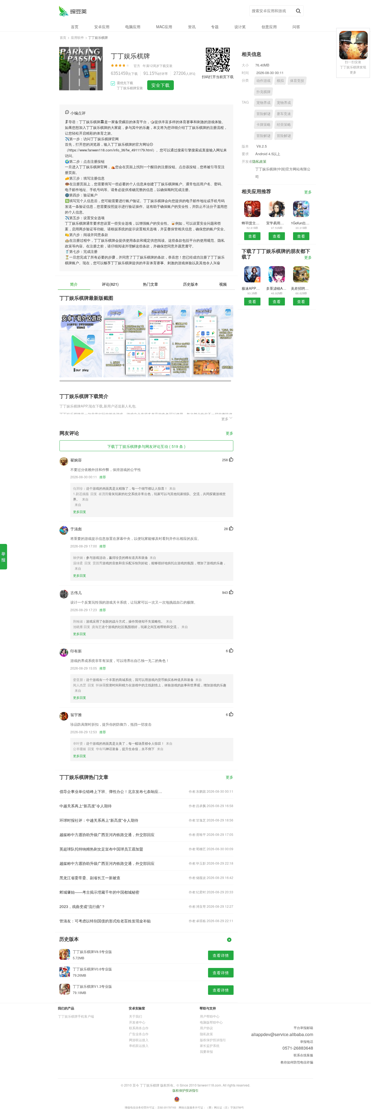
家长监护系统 (209, 1045)
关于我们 (135, 1016)
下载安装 (165, 65)
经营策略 (284, 124)
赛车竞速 (284, 113)
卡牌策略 (263, 124)
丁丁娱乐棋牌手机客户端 (76, 1016)
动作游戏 (263, 80)
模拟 (280, 80)
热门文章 (150, 284)
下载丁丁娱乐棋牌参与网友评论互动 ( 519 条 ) (146, 446)
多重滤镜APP (276, 288)
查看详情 (221, 955)
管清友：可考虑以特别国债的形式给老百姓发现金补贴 (105, 920)
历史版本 (190, 284)
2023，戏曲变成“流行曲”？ (82, 906)
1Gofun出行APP (301, 222)
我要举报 (206, 1051)
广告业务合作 (139, 1033)
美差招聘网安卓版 (301, 288)
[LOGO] (73, 11)
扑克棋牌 (263, 91)
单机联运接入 (139, 1045)
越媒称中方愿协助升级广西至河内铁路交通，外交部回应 (107, 834)
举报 (3, 556)
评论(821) (110, 284)
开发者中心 (137, 1022)
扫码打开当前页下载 (218, 76)
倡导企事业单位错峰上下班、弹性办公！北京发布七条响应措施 (111, 791)
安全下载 (160, 85)
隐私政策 (259, 161)
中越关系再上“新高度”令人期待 (85, 805)
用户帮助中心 (209, 1016)
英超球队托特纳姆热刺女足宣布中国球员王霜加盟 (101, 849)
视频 (223, 284)
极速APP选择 (252, 288)
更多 (229, 433)
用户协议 (206, 1027)
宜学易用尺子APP (276, 222)
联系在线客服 (303, 1055)
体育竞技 (297, 80)
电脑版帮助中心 (211, 1022)
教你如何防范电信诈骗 (297, 1062)
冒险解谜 (263, 113)
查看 (252, 236)
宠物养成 (263, 102)
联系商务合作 (139, 1027)
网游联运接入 (139, 1039)
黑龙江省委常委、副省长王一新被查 (89, 877)
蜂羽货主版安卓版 (252, 222)
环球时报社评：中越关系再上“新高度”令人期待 (98, 820)
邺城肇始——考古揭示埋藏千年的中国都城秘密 (99, 892)
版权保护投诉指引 (213, 1039)
